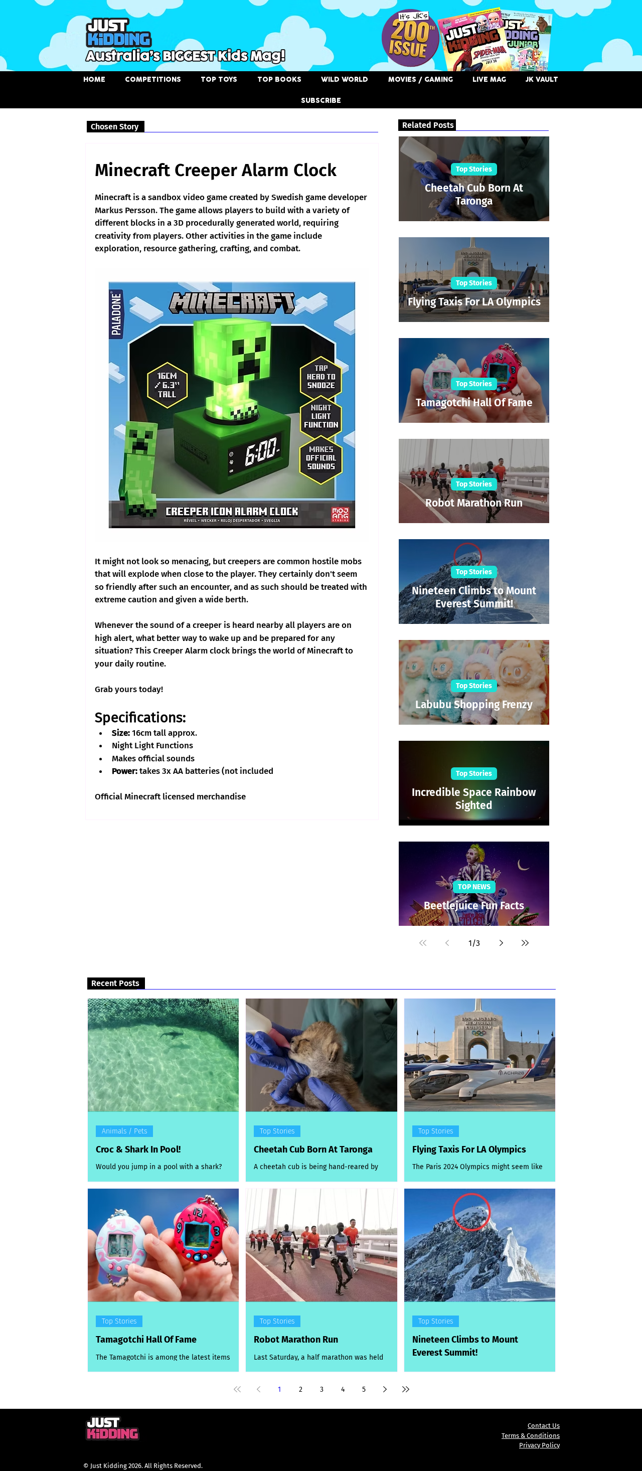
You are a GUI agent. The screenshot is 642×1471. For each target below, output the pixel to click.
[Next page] (501, 943)
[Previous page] (447, 943)
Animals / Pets (124, 1131)
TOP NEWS (474, 887)
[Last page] (525, 943)
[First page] (423, 943)
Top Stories (474, 169)
